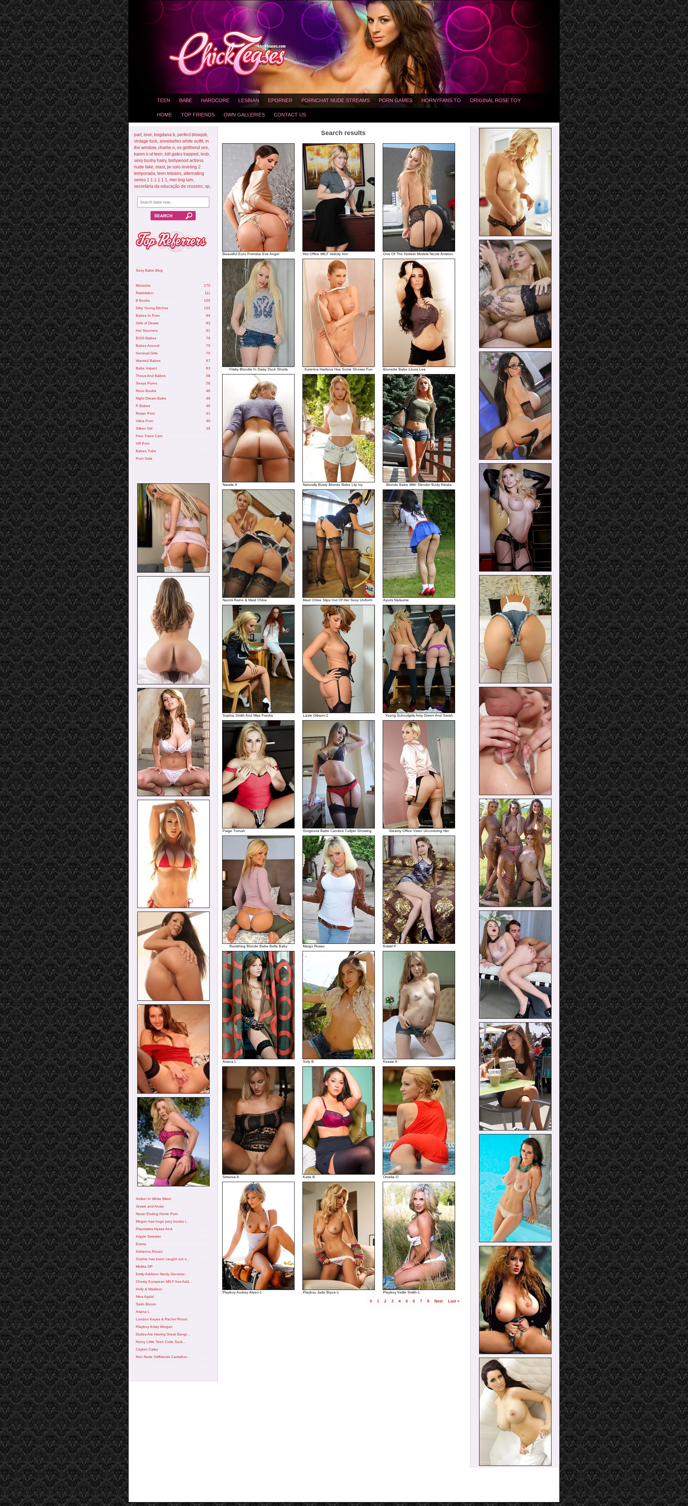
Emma (141, 1244)
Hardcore (215, 100)
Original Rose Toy (495, 100)
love (148, 134)
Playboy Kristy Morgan (154, 1327)
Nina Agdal (145, 1297)
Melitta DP (144, 1266)
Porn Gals (144, 458)
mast (160, 166)
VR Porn (143, 443)
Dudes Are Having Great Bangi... (163, 1334)
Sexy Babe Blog (149, 270)
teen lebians (169, 173)
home (164, 115)
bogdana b (164, 134)
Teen (163, 100)
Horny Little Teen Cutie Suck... (161, 1342)
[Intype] (173, 528)
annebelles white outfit (181, 141)
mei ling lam (181, 179)
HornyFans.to (441, 100)
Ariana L (143, 1312)
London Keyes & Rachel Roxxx (161, 1319)
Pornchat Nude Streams (335, 100)
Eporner (280, 100)
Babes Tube (146, 451)
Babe (185, 100)
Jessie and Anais (150, 1206)
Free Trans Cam (149, 436)
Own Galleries (244, 115)
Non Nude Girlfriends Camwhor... (163, 1357)
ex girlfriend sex (192, 147)
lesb (205, 154)
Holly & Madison (149, 1289)
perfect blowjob (192, 134)
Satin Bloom (146, 1304)
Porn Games (395, 100)
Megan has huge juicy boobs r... (162, 1221)
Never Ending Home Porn (157, 1214)
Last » (453, 1301)
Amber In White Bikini (153, 1199)
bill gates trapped (182, 154)
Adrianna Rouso (149, 1251)
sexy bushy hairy (150, 160)
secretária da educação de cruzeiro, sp (172, 186)
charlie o (166, 147)
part (138, 134)
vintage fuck (145, 141)
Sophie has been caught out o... (163, 1259)
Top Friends (198, 115)
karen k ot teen (148, 154)
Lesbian (248, 100)
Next (438, 1301)
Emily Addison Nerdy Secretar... (161, 1274)
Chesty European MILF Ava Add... (164, 1281)
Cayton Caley (147, 1349)
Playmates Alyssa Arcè (154, 1229)
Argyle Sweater (148, 1236)
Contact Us (290, 115)
